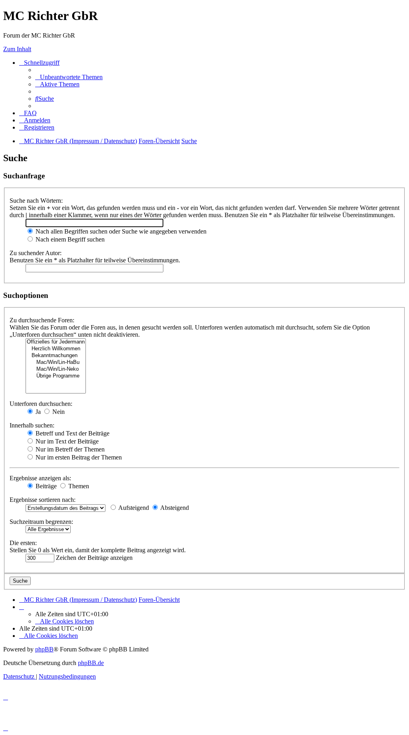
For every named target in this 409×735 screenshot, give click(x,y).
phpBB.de (91, 662)
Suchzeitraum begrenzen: (41, 521)
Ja (37, 411)
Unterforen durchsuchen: (41, 403)
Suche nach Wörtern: (36, 200)
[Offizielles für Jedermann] (55, 342)
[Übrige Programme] (55, 376)
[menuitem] (69, 77)
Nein (58, 411)
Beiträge (45, 486)
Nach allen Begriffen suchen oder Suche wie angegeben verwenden (120, 231)
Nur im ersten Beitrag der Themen (78, 457)
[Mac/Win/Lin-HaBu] (55, 362)
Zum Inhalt (17, 49)
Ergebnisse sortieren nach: (42, 499)
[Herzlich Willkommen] (55, 349)
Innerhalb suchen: (32, 425)
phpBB (44, 649)
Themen (78, 486)
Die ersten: (23, 542)
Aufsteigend (133, 507)
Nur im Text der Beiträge (66, 441)
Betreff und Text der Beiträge (71, 433)
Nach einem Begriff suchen (69, 239)
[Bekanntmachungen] (55, 355)
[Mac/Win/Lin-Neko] (55, 369)
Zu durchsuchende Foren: (42, 320)
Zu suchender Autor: (36, 253)
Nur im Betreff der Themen (69, 449)
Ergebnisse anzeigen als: (40, 478)
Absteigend (174, 507)
